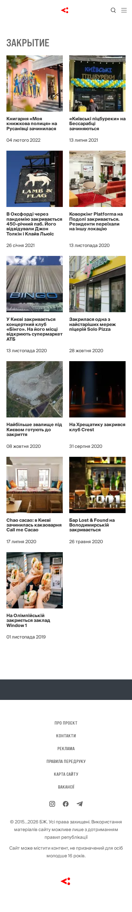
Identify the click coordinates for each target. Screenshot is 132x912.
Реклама (66, 748)
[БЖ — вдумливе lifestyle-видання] (66, 10)
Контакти (66, 735)
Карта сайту (66, 774)
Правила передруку (66, 761)
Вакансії (66, 786)
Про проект (66, 723)
